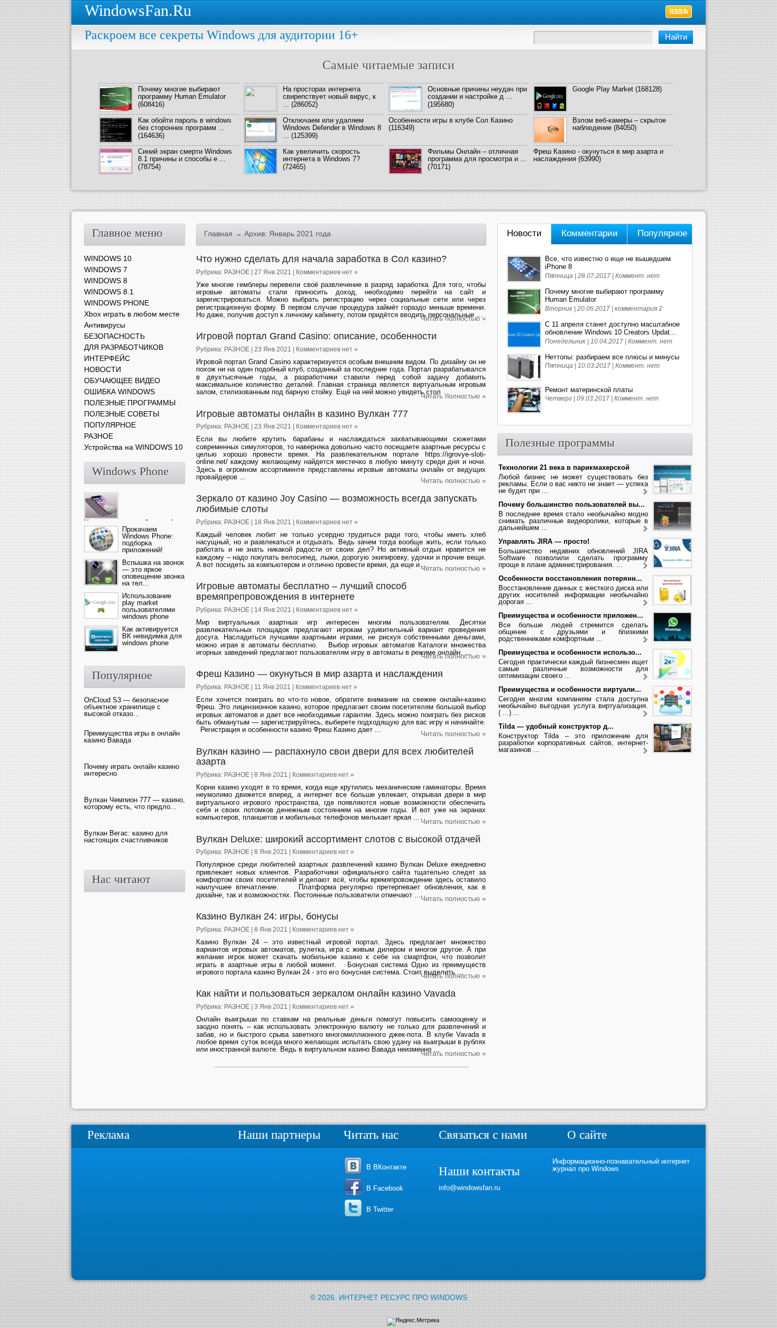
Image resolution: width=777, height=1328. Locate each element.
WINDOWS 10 (108, 258)
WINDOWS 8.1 (109, 291)
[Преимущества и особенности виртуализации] (645, 714)
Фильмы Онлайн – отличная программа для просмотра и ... (477, 155)
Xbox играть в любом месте (132, 314)
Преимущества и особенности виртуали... (569, 689)
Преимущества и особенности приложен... (570, 615)
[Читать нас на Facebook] (355, 1195)
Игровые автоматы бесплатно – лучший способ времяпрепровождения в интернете (301, 591)
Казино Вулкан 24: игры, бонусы (267, 916)
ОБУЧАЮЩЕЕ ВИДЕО (122, 380)
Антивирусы (104, 325)
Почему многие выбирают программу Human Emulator (182, 92)
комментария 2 (638, 308)
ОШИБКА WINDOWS (119, 391)
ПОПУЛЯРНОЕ (110, 425)
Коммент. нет (637, 276)
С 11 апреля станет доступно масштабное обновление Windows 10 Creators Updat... (612, 328)
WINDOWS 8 (105, 280)
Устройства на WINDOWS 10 (133, 447)
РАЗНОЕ (236, 272)
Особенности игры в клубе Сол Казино (450, 120)
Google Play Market (602, 89)
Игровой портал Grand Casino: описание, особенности (316, 336)
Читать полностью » (453, 318)
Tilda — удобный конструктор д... (556, 726)
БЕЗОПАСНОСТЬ (114, 336)
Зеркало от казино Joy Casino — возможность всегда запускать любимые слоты (336, 503)
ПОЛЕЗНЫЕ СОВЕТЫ (121, 414)
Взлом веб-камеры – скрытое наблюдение (619, 124)
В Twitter (379, 1209)
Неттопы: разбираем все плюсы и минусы (612, 357)
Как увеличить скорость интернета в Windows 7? (321, 155)
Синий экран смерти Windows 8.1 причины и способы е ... (185, 155)
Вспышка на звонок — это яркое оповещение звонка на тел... (153, 573)
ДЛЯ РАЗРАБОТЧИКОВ (123, 347)
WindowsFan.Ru (138, 10)
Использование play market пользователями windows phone (148, 606)
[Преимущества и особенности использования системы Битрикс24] (645, 677)
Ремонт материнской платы (589, 390)
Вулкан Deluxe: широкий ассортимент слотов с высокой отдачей (338, 839)
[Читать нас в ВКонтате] (355, 1173)
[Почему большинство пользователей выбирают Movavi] (645, 529)
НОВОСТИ (102, 369)
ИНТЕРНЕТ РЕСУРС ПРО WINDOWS (403, 1297)
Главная (218, 233)
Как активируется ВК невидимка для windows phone (152, 636)
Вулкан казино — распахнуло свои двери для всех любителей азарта (335, 756)
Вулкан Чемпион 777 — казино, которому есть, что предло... (134, 803)
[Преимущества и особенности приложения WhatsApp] (645, 640)
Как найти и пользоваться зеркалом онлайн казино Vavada (326, 993)
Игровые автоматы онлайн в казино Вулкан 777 (302, 413)
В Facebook (384, 1188)
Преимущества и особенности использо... (570, 652)
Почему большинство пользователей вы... (571, 504)
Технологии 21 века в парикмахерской (564, 467)
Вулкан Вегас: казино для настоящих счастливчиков (126, 836)
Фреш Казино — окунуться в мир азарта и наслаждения (319, 673)
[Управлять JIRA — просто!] (645, 566)
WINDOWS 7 (105, 269)
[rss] (678, 11)
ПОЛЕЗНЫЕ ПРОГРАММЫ (129, 402)
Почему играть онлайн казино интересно (131, 770)
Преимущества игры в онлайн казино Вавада (132, 736)
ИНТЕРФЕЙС (107, 358)
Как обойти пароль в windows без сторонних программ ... (185, 124)
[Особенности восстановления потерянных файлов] (645, 603)
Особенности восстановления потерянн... (570, 578)
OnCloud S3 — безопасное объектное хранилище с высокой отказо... (126, 707)
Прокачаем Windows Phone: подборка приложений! (147, 539)
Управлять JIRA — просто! (543, 541)
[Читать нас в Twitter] (355, 1216)
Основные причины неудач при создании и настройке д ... (477, 92)
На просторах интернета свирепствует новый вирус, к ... (329, 96)
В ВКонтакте (386, 1167)
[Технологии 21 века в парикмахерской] (645, 492)
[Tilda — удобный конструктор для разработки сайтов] (645, 751)
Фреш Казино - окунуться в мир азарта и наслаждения (598, 155)
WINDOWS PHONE (116, 303)
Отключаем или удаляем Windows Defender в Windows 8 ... (332, 128)
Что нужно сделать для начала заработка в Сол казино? (321, 259)
